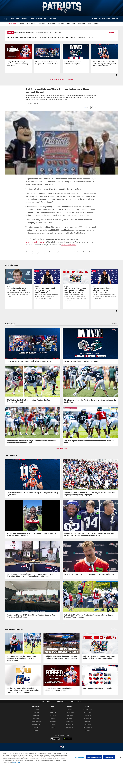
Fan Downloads (87, 718)
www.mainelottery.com (34, 242)
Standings (52, 727)
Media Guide (87, 724)
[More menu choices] (58, 18)
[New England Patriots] (61, 747)
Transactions (53, 721)
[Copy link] (95, 107)
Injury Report (53, 715)
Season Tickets (69, 715)
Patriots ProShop (87, 709)
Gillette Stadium (69, 724)
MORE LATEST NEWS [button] (61, 448)
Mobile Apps (87, 721)
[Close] (120, 757)
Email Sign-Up (87, 715)
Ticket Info (69, 709)
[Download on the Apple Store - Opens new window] (55, 738)
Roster (52, 709)
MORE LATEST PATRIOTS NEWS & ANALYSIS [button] (61, 79)
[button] (56, 74)
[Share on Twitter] (87, 108)
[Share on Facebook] (84, 108)
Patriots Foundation (36, 721)
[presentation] (117, 75)
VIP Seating (69, 718)
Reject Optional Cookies (94, 757)
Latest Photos (36, 718)
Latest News (36, 709)
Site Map (36, 730)
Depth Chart (53, 712)
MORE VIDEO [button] (61, 623)
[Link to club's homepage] (5, 18)
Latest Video (36, 712)
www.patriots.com (68, 245)
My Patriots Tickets (69, 712)
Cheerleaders (36, 727)
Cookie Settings (79, 757)
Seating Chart (69, 721)
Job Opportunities (87, 727)
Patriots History (36, 724)
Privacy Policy (16, 762)
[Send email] (91, 108)
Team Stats (52, 718)
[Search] (91, 18)
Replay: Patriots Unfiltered (22, 32)
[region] (61, 757)
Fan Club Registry (87, 712)
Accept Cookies (109, 757)
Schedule (53, 724)
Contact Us (87, 730)
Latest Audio (36, 715)
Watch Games (69, 727)
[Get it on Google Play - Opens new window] (67, 739)
